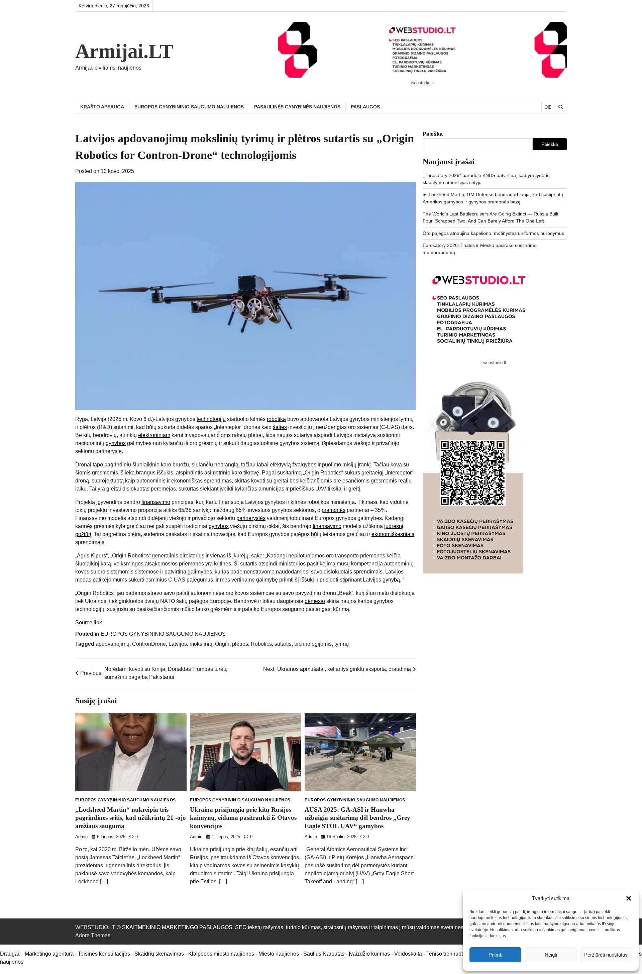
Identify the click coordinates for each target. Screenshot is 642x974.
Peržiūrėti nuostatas (606, 955)
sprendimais (368, 571)
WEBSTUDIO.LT (95, 927)
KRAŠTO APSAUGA (102, 106)
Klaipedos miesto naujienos (221, 954)
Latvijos (178, 644)
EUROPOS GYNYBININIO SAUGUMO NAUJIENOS (189, 106)
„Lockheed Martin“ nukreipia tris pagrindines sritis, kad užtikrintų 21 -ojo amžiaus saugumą (130, 818)
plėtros (240, 644)
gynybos (116, 443)
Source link (88, 622)
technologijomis (313, 644)
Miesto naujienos (278, 954)
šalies (280, 427)
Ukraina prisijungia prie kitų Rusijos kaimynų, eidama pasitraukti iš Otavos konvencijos (243, 818)
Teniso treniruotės (447, 954)
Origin (222, 644)
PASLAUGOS (365, 106)
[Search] (560, 107)
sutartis (283, 644)
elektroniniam (154, 435)
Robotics (261, 644)
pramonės (333, 510)
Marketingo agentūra (49, 954)
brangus (145, 472)
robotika (276, 419)
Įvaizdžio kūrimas (369, 954)
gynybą (391, 580)
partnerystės (250, 518)
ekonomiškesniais (392, 534)
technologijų (211, 419)
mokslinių (201, 644)
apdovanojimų (112, 644)
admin (81, 836)
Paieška (433, 134)
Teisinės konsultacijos (104, 954)
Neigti (551, 955)
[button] (628, 898)
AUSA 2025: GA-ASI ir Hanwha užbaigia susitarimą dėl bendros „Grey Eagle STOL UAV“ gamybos (357, 818)
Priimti (495, 955)
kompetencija (367, 563)
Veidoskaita (408, 954)
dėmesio (315, 601)
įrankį (364, 464)
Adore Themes (92, 935)
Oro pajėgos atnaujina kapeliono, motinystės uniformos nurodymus (493, 233)
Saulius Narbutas (323, 954)
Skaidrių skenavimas (159, 954)
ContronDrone (149, 644)
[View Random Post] (548, 107)
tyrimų (341, 644)
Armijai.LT (124, 51)
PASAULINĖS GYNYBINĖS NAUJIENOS (297, 106)
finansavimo (155, 502)
